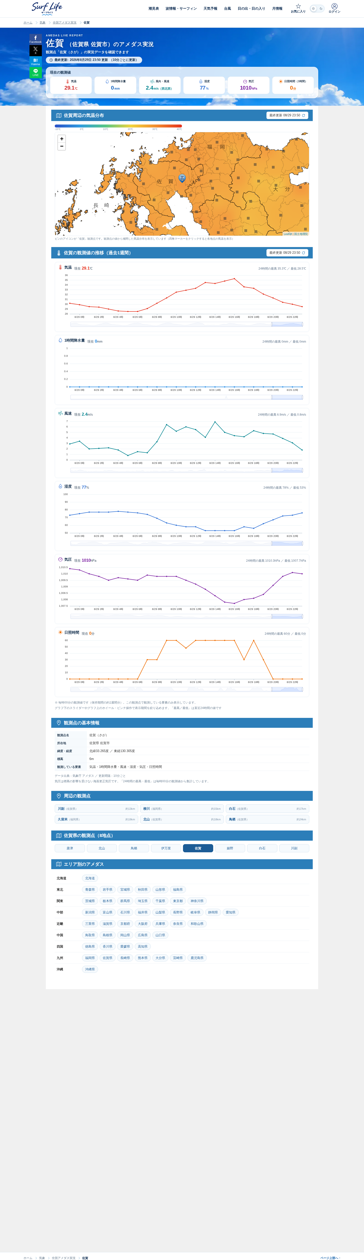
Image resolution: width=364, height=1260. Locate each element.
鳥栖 (134, 848)
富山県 (107, 912)
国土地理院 (301, 234)
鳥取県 (90, 935)
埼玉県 (143, 901)
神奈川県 (197, 901)
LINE (36, 75)
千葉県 (160, 901)
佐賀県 (107, 958)
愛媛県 (125, 946)
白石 (262, 848)
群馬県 (125, 901)
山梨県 (160, 912)
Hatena (35, 64)
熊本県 (143, 958)
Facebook (35, 41)
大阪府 (143, 924)
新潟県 (90, 912)
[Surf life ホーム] (48, 9)
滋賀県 (107, 924)
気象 (43, 22)
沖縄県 (90, 969)
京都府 (125, 924)
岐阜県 (195, 912)
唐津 (70, 848)
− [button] (61, 146)
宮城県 (125, 889)
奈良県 (178, 924)
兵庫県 (160, 924)
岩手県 (107, 889)
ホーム (28, 22)
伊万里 (166, 848)
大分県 (160, 958)
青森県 (90, 889)
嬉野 (230, 848)
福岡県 (90, 958)
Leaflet (288, 234)
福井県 (143, 912)
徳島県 (90, 946)
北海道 (90, 878)
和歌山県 (197, 924)
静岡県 (213, 912)
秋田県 (143, 889)
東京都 (178, 901)
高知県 (143, 946)
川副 (294, 848)
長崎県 (125, 958)
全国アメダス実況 (65, 22)
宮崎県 (178, 958)
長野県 (178, 912)
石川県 (125, 912)
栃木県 (107, 901)
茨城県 (90, 901)
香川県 (107, 946)
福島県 (178, 889)
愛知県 (230, 912)
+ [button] (61, 139)
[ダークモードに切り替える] (317, 8)
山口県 (160, 935)
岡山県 (125, 935)
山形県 (160, 889)
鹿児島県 (197, 958)
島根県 (107, 935)
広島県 (143, 935)
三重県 (90, 924)
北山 (102, 848)
